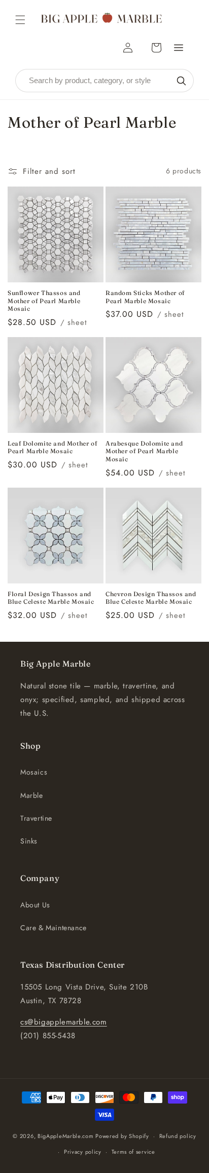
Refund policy (177, 1136)
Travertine (36, 818)
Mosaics (33, 772)
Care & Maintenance (53, 928)
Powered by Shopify (122, 1136)
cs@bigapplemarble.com (63, 1022)
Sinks (29, 841)
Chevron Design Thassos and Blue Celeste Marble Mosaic (151, 598)
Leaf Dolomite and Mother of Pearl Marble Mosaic (52, 447)
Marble (31, 795)
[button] (20, 20)
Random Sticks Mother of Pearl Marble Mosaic (145, 297)
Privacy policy (82, 1152)
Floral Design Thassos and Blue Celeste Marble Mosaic (51, 598)
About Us (35, 905)
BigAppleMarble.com (66, 1136)
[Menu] (178, 47)
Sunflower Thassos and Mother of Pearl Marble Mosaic (44, 300)
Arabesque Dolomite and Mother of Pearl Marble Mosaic (144, 451)
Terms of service (133, 1152)
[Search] (181, 80)
